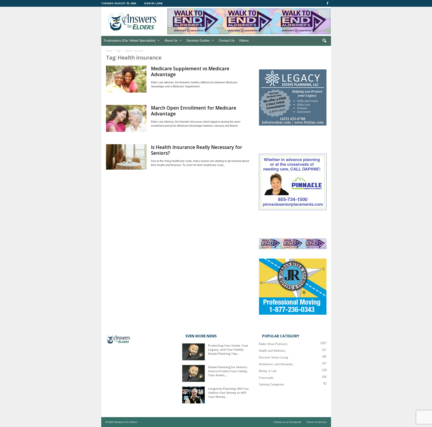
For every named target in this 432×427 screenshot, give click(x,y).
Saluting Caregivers (271, 384)
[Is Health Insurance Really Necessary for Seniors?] (126, 157)
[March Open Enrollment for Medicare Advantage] (126, 118)
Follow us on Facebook (287, 422)
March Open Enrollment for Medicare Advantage (193, 111)
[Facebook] (327, 3)
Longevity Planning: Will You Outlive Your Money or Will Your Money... (228, 393)
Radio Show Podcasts (273, 344)
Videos (244, 40)
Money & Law (268, 371)
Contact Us (226, 40)
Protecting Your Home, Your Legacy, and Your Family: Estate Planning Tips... (228, 349)
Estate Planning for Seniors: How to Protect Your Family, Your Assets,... (228, 371)
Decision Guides (198, 40)
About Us (171, 40)
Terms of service (316, 422)
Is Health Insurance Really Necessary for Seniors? (196, 150)
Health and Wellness (272, 350)
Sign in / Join (153, 3)
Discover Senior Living (273, 357)
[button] (324, 41)
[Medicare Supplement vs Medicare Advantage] (126, 79)
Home (109, 50)
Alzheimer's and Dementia (276, 364)
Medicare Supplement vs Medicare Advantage (190, 71)
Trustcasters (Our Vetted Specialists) (129, 40)
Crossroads (266, 377)
